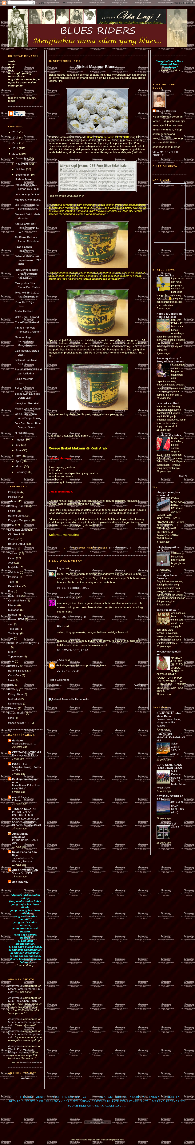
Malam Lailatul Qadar (28, 408)
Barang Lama (16, 515)
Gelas (11, 558)
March (20, 466)
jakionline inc (165, 275)
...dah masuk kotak (169, 435)
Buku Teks (14, 595)
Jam (10, 624)
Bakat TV (13, 665)
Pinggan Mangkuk (19, 520)
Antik (11, 661)
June (19, 450)
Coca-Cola (14, 675)
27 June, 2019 (68, 670)
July (18, 444)
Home (98, 685)
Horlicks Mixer (23, 179)
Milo (10, 651)
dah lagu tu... (20, 881)
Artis (11, 562)
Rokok (12, 548)
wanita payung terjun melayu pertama (21, 1050)
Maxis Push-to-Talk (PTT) (23, 642)
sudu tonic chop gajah (22, 1000)
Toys (11, 581)
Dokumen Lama (17, 529)
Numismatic (15, 703)
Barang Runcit (16, 506)
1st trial (175, 826)
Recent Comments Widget (31, 1062)
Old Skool (14, 534)
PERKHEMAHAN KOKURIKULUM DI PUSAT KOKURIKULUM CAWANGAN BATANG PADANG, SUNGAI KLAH (26, 819)
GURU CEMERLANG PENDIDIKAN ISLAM (169, 766)
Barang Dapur (16, 543)
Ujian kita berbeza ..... (24, 743)
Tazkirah (13, 553)
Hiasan (12, 605)
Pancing (13, 576)
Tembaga (13, 633)
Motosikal (14, 698)
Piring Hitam (15, 694)
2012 (15, 142)
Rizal (60, 626)
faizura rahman (66, 597)
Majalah (13, 567)
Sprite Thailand (24, 311)
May (19, 455)
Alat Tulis (13, 572)
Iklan (11, 717)
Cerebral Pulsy (17, 600)
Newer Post (55, 685)
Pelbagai (13, 491)
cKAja (60, 659)
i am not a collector (169, 403)
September (23, 174)
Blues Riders (166, 111)
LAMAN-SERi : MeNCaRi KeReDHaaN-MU (171, 737)
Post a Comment (59, 679)
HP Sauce (21, 432)
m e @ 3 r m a (21, 797)
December (22, 158)
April (19, 461)
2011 (15, 148)
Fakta (11, 510)
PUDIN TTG (19, 763)
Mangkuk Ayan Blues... (28, 199)
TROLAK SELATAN (24, 808)
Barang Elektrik (17, 670)
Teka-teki (13, 628)
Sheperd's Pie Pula (22, 873)
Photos (12, 539)
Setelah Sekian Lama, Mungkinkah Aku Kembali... (169, 722)
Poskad (12, 496)
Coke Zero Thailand (27, 316)
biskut (92, 665)
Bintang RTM (16, 619)
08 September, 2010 (73, 587)
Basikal (12, 614)
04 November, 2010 (72, 650)
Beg (10, 590)
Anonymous (15, 985)
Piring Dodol (22, 388)
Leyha (61, 568)
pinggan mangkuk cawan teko (168, 494)
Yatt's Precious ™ (168, 609)
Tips (10, 638)
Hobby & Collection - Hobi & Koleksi (170, 315)
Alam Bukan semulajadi (20, 835)
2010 (15, 153)
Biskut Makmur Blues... (97, 67)
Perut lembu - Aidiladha (25, 755)
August (20, 439)
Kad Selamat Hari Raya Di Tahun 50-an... (27, 227)
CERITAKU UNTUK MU (26, 752)
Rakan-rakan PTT (19, 722)
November (22, 163)
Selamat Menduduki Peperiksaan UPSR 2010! (28, 260)
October (21, 169)
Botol (11, 524)
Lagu (11, 684)
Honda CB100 (16, 713)
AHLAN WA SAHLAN (25, 870)
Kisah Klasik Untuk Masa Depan (169, 715)
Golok (11, 679)
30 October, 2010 (71, 616)
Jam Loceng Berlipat (27, 194)
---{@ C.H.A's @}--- (168, 823)
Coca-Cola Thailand (27, 322)
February (21, 471)
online (25, 1077)
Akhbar (12, 501)
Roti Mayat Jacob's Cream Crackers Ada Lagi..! (26, 273)
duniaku (17, 740)
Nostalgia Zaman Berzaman (167, 577)
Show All (183, 476)
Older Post (140, 685)
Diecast (12, 708)
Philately (13, 689)
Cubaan (16, 800)
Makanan (13, 609)
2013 (15, 137)
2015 (15, 132)
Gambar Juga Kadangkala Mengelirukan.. (25, 341)
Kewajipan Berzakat (27, 403)
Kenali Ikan (15, 586)
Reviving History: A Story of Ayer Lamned (170, 360)
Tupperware (15, 656)
